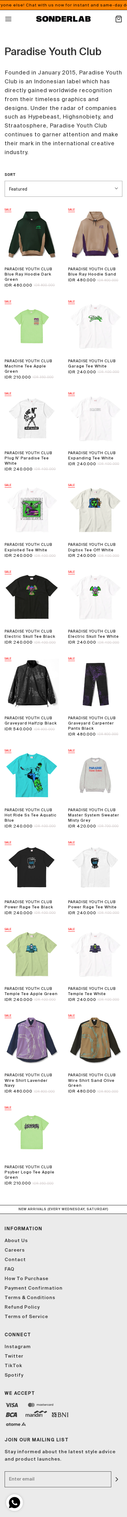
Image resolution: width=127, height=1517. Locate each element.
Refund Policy (22, 1307)
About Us (16, 1240)
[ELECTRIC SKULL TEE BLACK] (32, 597)
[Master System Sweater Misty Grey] (95, 775)
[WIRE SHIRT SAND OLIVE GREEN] (95, 1040)
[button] (63, 189)
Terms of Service (26, 1316)
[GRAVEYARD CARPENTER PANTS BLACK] (95, 683)
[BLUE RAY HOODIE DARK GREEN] (32, 234)
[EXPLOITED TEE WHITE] (32, 510)
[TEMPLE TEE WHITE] (95, 954)
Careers (15, 1250)
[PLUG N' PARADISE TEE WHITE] (32, 418)
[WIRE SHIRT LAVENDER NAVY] (32, 1040)
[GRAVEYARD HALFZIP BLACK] (32, 683)
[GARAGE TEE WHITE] (95, 326)
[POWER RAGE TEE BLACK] (32, 867)
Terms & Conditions (30, 1297)
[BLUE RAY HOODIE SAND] (95, 234)
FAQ (9, 1269)
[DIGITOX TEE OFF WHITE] (95, 510)
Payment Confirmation (34, 1288)
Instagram (18, 1346)
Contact (15, 1259)
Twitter (14, 1356)
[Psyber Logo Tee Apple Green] (32, 1132)
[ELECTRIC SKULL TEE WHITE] (95, 597)
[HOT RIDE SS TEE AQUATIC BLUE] (32, 775)
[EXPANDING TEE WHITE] (95, 418)
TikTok (13, 1365)
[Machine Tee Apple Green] (32, 326)
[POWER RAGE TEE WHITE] (95, 867)
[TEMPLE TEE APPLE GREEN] (32, 954)
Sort (10, 174)
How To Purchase (26, 1278)
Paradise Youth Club (28, 269)
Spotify (14, 1375)
